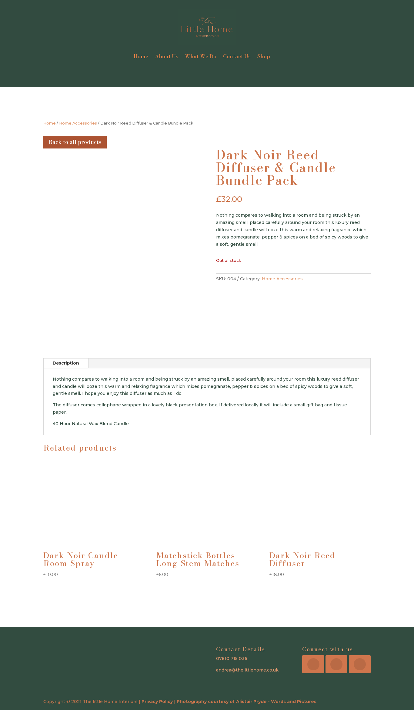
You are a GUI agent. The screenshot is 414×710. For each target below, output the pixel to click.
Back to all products (75, 142)
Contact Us (237, 56)
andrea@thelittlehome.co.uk (247, 670)
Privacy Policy (157, 701)
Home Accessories (78, 123)
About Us (166, 56)
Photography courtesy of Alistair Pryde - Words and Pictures (246, 701)
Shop (263, 56)
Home (141, 56)
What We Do (200, 56)
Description (66, 363)
